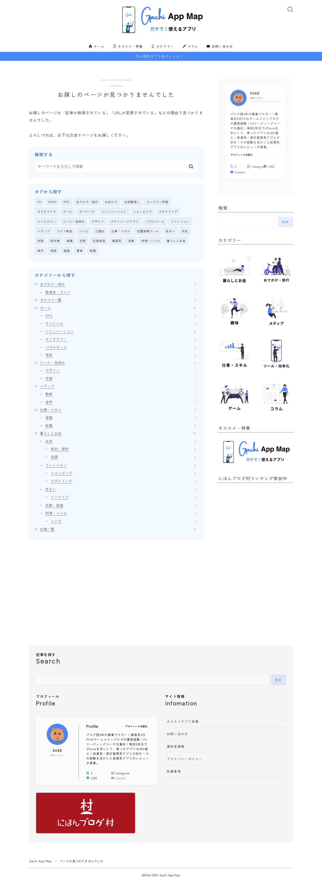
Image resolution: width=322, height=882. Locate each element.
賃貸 (80, 251)
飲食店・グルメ (120, 292)
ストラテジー (46, 221)
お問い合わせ (222, 46)
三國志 (100, 231)
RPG (66, 202)
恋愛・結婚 (120, 505)
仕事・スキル (120, 231)
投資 (131, 241)
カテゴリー (164, 46)
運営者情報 (176, 746)
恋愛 (83, 241)
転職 (93, 251)
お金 (120, 441)
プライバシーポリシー (184, 758)
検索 (285, 222)
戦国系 (117, 241)
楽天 (40, 251)
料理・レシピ (150, 241)
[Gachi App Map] (161, 20)
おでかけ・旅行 (87, 202)
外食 (185, 231)
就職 (70, 241)
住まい (170, 231)
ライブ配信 (64, 231)
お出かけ (111, 202)
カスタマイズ (46, 211)
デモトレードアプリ (125, 221)
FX (39, 202)
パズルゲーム (155, 221)
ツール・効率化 (74, 221)
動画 (120, 394)
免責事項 (174, 771)
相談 (53, 251)
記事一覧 (118, 529)
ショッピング (142, 211)
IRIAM (52, 202)
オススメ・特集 (129, 46)
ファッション (180, 221)
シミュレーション (114, 211)
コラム (192, 46)
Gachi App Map (40, 861)
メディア (43, 231)
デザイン (98, 221)
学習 (40, 241)
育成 (120, 354)
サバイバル (87, 211)
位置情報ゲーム (148, 231)
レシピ (84, 231)
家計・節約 (123, 448)
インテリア (123, 496)
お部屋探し (132, 202)
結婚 (67, 251)
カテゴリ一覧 (118, 300)
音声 (120, 402)
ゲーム (67, 211)
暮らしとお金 (176, 241)
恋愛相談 (99, 241)
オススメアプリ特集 (183, 721)
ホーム (98, 46)
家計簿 (55, 241)
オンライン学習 (157, 202)
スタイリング (168, 211)
